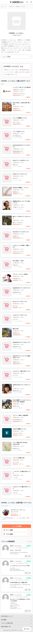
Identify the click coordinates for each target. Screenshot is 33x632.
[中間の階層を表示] (6, 6)
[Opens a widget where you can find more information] (26, 629)
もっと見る (29, 541)
